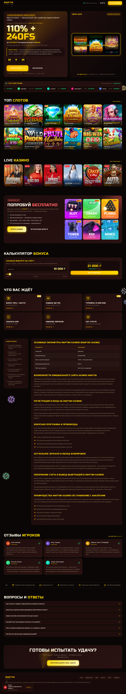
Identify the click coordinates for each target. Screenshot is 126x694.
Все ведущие (115, 161)
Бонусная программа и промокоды (15, 365)
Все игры (116, 101)
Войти (102, 3)
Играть (29, 688)
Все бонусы (38, 68)
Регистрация (115, 3)
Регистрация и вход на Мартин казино (15, 359)
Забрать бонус (16, 68)
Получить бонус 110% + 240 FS (63, 663)
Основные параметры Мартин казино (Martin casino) (15, 346)
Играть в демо (17, 229)
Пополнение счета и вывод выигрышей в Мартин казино (16, 376)
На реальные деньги (39, 229)
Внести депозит (94, 272)
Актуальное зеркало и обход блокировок (14, 370)
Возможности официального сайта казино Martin (14, 353)
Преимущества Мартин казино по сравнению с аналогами (15, 383)
